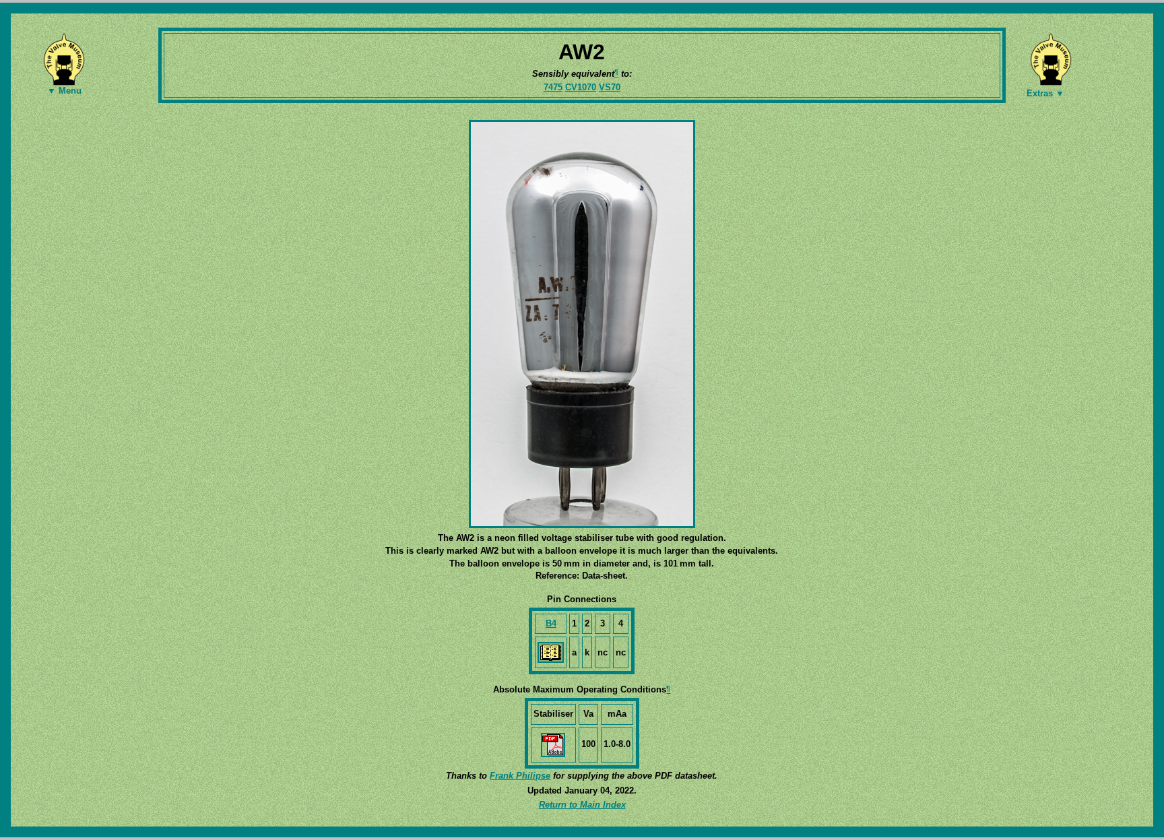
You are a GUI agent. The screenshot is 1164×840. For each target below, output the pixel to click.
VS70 (609, 87)
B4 (551, 623)
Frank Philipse (520, 776)
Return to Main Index (582, 805)
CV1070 (580, 87)
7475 (553, 87)
